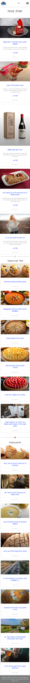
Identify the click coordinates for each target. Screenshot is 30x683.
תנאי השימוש (14, 679)
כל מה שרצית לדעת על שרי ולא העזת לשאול (15, 493)
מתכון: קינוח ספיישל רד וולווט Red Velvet (15, 43)
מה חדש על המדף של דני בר (15, 238)
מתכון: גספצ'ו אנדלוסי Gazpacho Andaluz (15, 310)
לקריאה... (15, 52)
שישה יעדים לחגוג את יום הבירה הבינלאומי (15, 667)
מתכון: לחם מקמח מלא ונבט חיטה (15, 551)
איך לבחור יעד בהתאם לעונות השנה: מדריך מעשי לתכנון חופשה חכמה (15, 424)
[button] (27, 3)
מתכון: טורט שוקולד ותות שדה (15, 395)
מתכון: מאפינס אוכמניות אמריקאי (15, 282)
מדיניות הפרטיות (6, 679)
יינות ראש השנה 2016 (15, 150)
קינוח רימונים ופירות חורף (15, 85)
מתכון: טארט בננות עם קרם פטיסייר (15, 366)
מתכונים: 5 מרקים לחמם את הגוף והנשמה (15, 523)
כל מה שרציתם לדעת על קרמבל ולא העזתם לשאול (15, 194)
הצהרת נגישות (15, 680)
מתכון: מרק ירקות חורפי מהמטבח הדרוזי (15, 609)
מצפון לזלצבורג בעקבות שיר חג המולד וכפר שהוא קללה (15, 638)
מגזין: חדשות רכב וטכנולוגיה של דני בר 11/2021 (15, 579)
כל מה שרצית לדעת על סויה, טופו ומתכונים (15, 464)
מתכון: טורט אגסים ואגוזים (15, 338)
